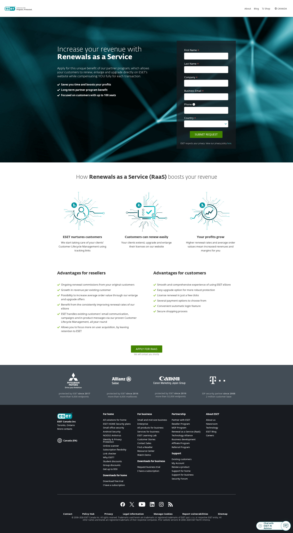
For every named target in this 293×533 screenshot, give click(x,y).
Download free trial (113, 481)
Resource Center (145, 450)
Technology (212, 427)
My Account (178, 463)
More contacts (64, 428)
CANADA (282, 8)
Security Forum (180, 478)
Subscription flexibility (114, 449)
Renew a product (180, 466)
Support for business (183, 474)
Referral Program (181, 447)
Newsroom (212, 423)
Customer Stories (146, 439)
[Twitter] (132, 505)
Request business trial (148, 466)
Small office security (113, 427)
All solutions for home (114, 419)
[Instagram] (161, 505)
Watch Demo (144, 454)
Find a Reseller (145, 447)
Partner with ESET (181, 419)
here (229, 144)
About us (210, 419)
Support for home (181, 470)
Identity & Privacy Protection (112, 440)
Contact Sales (144, 443)
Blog (256, 8)
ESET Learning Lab (147, 435)
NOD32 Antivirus (112, 435)
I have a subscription (114, 485)
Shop (267, 8)
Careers (210, 435)
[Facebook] (123, 505)
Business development (183, 439)
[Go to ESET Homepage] (18, 8)
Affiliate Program (181, 443)
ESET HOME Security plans (117, 423)
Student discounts (112, 461)
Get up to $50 (110, 469)
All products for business (150, 427)
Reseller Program (181, 423)
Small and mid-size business (152, 419)
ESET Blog (211, 431)
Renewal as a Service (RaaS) (186, 431)
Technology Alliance (182, 435)
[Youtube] (142, 505)
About (247, 8)
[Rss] (170, 505)
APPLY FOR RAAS (146, 349)
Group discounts (111, 465)
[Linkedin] (152, 505)
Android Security (112, 431)
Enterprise (142, 423)
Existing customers (182, 459)
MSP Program (179, 427)
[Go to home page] (64, 416)
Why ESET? (108, 457)
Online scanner (111, 445)
